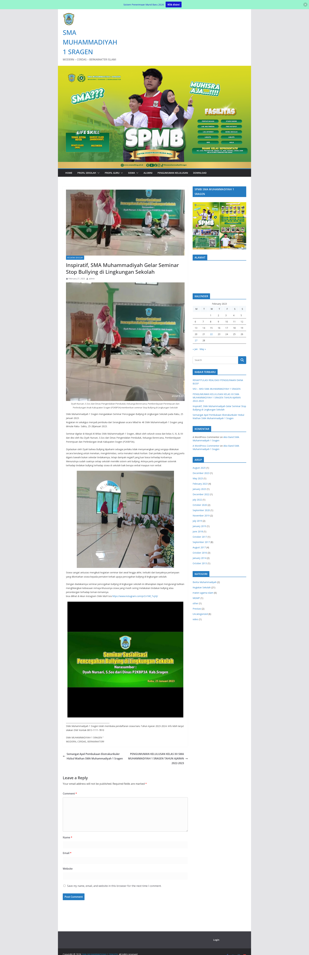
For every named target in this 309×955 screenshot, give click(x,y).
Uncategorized (200, 613)
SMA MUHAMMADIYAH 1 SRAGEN (90, 42)
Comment (70, 793)
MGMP (196, 598)
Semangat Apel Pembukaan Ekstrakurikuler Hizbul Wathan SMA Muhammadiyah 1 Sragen (95, 756)
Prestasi (197, 608)
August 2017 (199, 547)
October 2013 (200, 563)
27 (196, 340)
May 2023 (198, 478)
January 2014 (199, 558)
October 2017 (200, 536)
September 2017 (201, 542)
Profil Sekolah (86, 172)
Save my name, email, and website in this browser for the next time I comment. (114, 886)
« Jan (195, 349)
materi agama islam (203, 592)
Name (67, 837)
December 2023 (201, 473)
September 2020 (201, 510)
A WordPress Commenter (206, 445)
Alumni (148, 172)
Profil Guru (112, 172)
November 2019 (201, 515)
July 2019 (197, 520)
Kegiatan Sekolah (75, 258)
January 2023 (199, 489)
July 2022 (197, 499)
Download (199, 172)
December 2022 (201, 494)
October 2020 (200, 504)
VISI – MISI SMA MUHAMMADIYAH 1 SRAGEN (216, 388)
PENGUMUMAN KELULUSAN (173, 172)
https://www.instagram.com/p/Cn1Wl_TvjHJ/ (135, 596)
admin (92, 278)
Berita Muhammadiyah (204, 582)
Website (68, 868)
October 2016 (200, 552)
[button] (98, 173)
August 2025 (199, 467)
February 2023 (200, 483)
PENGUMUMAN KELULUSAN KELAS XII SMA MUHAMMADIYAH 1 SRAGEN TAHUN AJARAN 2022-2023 (156, 758)
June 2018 (198, 531)
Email (67, 853)
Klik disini (174, 4)
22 (211, 334)
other (195, 603)
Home (68, 172)
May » (203, 349)
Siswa (131, 172)
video (195, 619)
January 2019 (199, 526)
